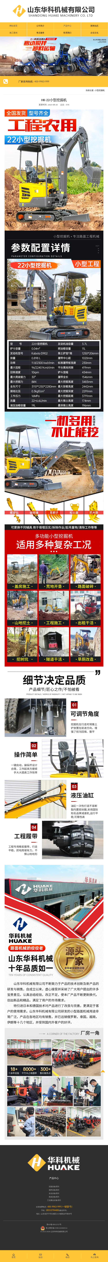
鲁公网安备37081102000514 (56, 1228)
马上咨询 (95, 1255)
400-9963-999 (41, 81)
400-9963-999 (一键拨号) (59, 1207)
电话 (68, 1255)
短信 (41, 1255)
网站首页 (13, 26)
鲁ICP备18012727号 (54, 1224)
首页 (14, 1255)
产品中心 (54, 1178)
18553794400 (52, 1210)
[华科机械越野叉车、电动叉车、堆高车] (54, 1162)
